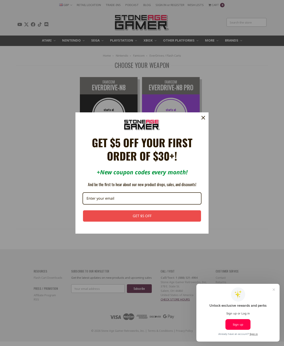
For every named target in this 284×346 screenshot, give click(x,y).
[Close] (203, 117)
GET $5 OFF (142, 215)
